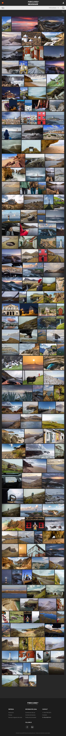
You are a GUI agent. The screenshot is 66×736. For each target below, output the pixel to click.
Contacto (44, 715)
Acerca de (11, 712)
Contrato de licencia (30, 715)
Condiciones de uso (30, 712)
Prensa (10, 715)
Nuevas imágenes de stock (15, 717)
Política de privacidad (30, 717)
